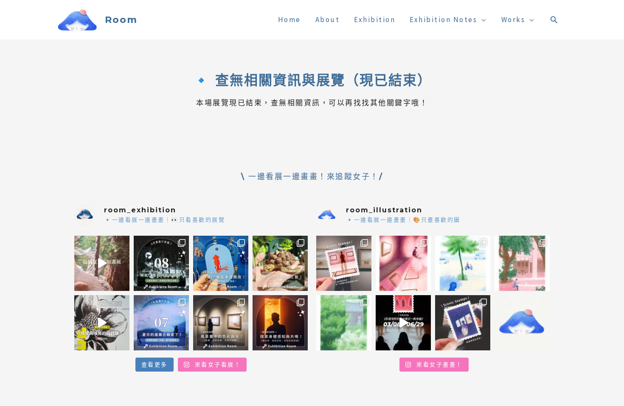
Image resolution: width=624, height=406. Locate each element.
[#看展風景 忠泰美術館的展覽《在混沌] (403, 322)
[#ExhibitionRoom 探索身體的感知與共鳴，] (280, 322)
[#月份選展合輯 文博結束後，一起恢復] (161, 263)
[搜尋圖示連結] (554, 19)
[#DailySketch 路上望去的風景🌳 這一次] (462, 263)
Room (121, 19)
